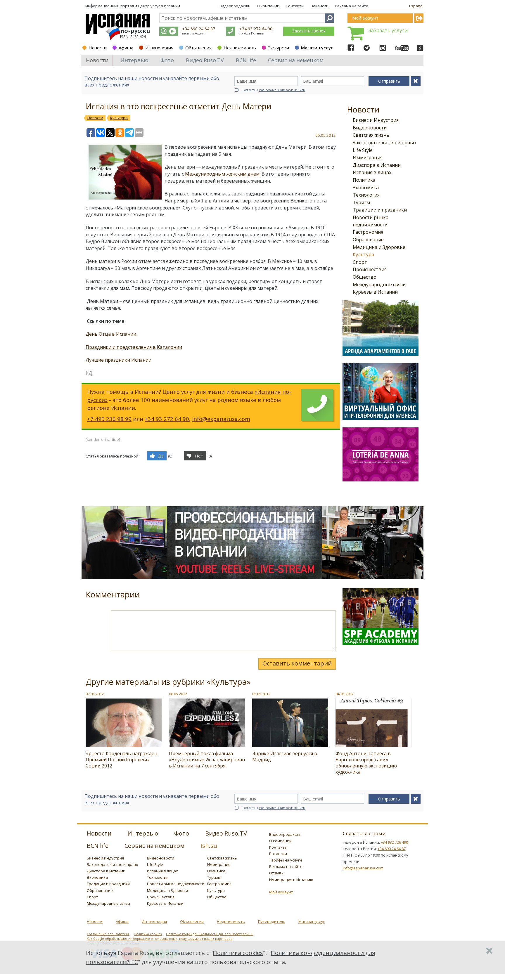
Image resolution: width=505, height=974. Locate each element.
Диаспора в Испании (377, 165)
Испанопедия (159, 48)
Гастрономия (368, 232)
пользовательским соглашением (282, 90)
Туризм (361, 202)
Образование (368, 239)
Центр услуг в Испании (159, 5)
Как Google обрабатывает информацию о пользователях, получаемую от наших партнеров (159, 939)
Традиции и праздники (380, 210)
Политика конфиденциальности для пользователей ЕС (209, 934)
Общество (364, 277)
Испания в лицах (372, 172)
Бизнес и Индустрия (376, 120)
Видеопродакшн (234, 5)
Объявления (198, 48)
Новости (98, 48)
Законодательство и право (384, 142)
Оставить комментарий (297, 663)
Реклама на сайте (351, 5)
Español (416, 5)
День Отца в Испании (111, 334)
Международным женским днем (222, 174)
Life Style (363, 150)
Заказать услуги (388, 30)
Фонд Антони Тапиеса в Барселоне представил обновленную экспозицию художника (366, 762)
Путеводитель (271, 921)
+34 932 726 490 (394, 842)
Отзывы (276, 873)
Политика (364, 180)
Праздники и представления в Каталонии (134, 347)
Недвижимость (240, 48)
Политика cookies (148, 934)
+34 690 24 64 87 (198, 29)
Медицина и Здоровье (379, 247)
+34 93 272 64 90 (255, 29)
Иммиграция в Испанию (291, 879)
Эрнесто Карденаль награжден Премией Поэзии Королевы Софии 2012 (121, 759)
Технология (366, 195)
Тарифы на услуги (285, 860)
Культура (363, 254)
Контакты (295, 5)
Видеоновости (370, 127)
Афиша (126, 48)
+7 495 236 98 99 (109, 418)
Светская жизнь (371, 135)
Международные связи (379, 284)
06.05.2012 (178, 693)
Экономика (366, 187)
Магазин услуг (317, 48)
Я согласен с (273, 90)
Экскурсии (278, 48)
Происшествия (370, 269)
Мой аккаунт (281, 892)
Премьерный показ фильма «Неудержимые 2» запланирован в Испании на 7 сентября (207, 759)
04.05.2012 (344, 693)
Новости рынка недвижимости (175, 883)
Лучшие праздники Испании (118, 360)
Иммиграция (368, 157)
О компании (268, 5)
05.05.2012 (261, 693)
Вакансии (319, 5)
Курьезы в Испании (375, 292)
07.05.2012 (95, 693)
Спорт (360, 262)
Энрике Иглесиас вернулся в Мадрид (284, 756)
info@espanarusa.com (221, 418)
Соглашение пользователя (108, 934)
